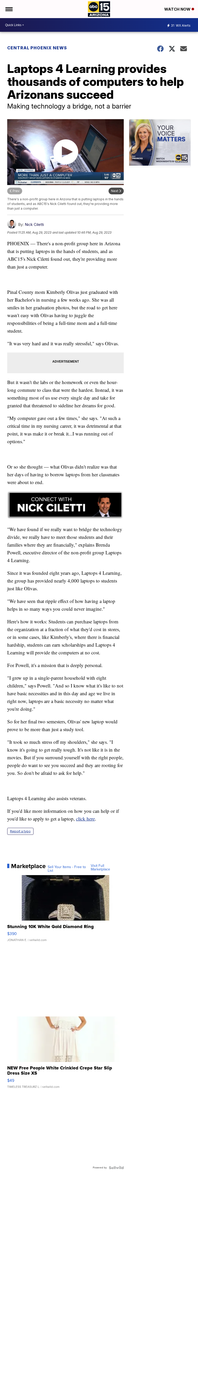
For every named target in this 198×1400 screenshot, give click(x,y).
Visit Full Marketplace (100, 867)
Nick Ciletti (34, 224)
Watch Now (178, 9)
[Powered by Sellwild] (116, 1167)
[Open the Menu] (8, 9)
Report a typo (20, 831)
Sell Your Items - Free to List (67, 869)
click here (85, 818)
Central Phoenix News (37, 47)
